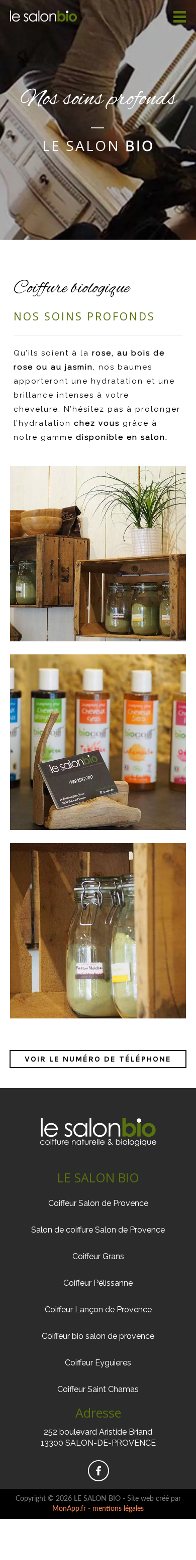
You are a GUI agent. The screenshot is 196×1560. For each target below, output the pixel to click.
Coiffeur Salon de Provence (98, 1203)
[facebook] (98, 1477)
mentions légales (118, 1508)
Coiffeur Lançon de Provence (98, 1309)
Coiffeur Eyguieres (98, 1362)
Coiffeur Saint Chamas (98, 1389)
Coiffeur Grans (98, 1256)
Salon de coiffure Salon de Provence (98, 1230)
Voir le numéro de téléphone (98, 1059)
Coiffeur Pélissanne (98, 1283)
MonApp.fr (69, 1508)
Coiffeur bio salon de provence (98, 1336)
